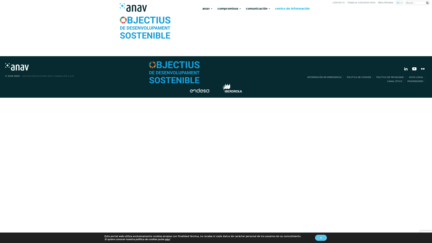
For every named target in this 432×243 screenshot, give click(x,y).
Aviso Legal (416, 77)
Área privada (385, 3)
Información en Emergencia (324, 77)
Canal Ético (394, 81)
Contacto (339, 3)
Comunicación (257, 8)
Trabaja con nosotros (361, 3)
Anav (206, 8)
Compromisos (228, 8)
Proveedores (415, 81)
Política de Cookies (359, 77)
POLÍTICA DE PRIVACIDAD (390, 77)
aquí (167, 239)
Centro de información (292, 8)
